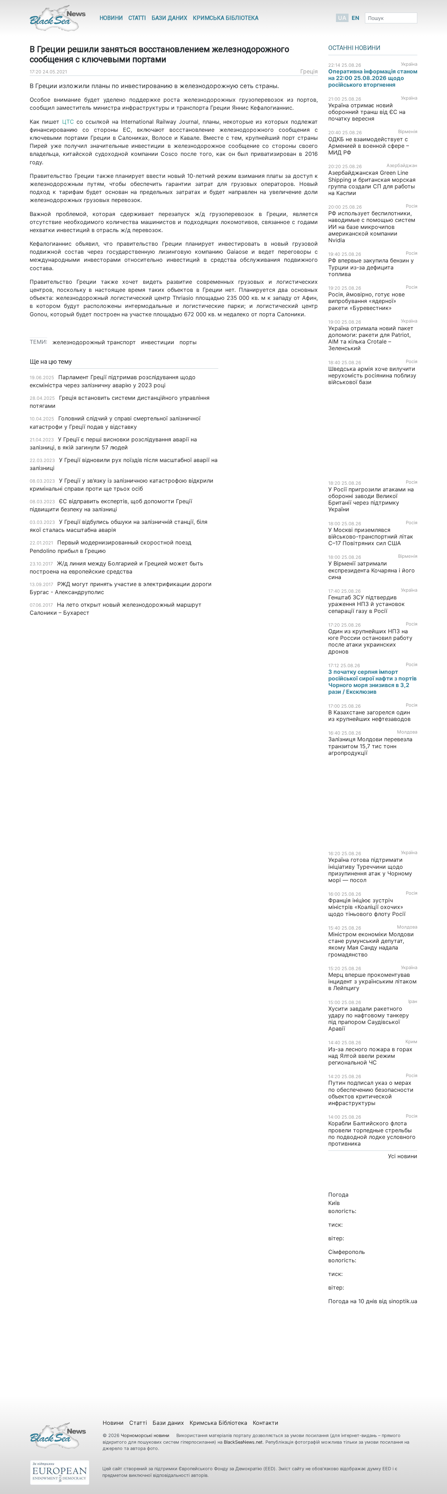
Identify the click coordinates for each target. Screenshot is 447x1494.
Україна (409, 64)
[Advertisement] (273, 468)
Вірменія (407, 131)
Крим (411, 1041)
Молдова (407, 732)
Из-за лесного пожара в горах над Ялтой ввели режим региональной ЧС (370, 1056)
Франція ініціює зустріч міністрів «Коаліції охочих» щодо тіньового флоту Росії (366, 907)
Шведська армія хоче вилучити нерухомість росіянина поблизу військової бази (372, 375)
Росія (411, 206)
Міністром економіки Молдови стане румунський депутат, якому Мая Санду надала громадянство (371, 944)
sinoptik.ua (403, 1301)
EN (355, 17)
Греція (309, 71)
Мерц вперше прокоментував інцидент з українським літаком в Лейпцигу (372, 981)
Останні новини (354, 47)
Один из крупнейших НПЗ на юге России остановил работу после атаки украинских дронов (370, 641)
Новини (111, 18)
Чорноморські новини (146, 1435)
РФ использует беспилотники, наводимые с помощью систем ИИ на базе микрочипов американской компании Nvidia (371, 227)
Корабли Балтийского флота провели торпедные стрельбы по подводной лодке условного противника (372, 1133)
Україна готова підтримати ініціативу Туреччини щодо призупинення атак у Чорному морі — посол (370, 869)
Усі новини (402, 1156)
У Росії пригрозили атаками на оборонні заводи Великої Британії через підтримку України (371, 499)
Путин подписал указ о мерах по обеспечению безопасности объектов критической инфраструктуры (370, 1092)
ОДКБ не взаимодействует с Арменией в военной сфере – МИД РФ (368, 146)
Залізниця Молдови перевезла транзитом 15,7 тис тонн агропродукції (370, 746)
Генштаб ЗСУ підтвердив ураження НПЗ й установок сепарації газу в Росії (366, 604)
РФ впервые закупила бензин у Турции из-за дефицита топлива (371, 267)
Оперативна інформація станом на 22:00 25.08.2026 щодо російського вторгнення (372, 78)
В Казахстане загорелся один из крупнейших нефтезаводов (369, 715)
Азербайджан (402, 165)
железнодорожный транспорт (94, 342)
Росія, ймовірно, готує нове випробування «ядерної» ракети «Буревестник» (366, 301)
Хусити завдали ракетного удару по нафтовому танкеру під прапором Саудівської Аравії (368, 1018)
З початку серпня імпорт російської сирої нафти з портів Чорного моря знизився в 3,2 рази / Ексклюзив (372, 681)
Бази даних (169, 18)
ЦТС (68, 121)
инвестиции (157, 342)
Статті (137, 18)
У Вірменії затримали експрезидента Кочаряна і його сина (371, 570)
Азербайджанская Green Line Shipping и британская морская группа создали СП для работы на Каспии (372, 182)
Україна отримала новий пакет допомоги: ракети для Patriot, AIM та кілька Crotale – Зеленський (370, 338)
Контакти (265, 1422)
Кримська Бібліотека (225, 18)
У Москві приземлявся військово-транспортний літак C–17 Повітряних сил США (370, 536)
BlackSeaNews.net (243, 1442)
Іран (412, 1001)
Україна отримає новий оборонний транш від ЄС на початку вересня (366, 112)
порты (188, 342)
